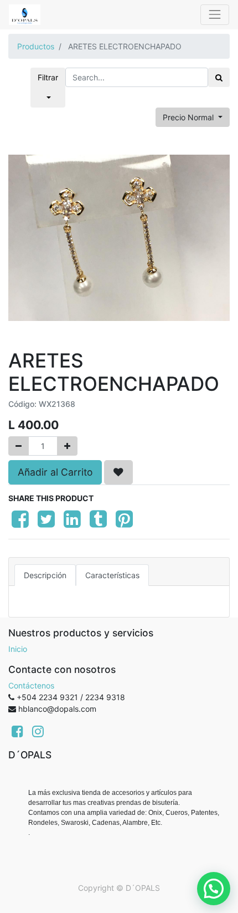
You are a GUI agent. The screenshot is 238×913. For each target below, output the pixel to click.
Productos (35, 46)
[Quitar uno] (18, 446)
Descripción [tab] (45, 575)
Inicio (17, 649)
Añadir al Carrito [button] (55, 472)
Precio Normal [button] (189, 117)
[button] (118, 472)
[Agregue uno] (67, 446)
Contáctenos (31, 685)
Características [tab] (112, 575)
